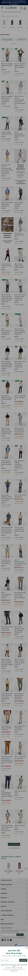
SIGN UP (23, 960)
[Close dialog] (26, 948)
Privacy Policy (14, 970)
